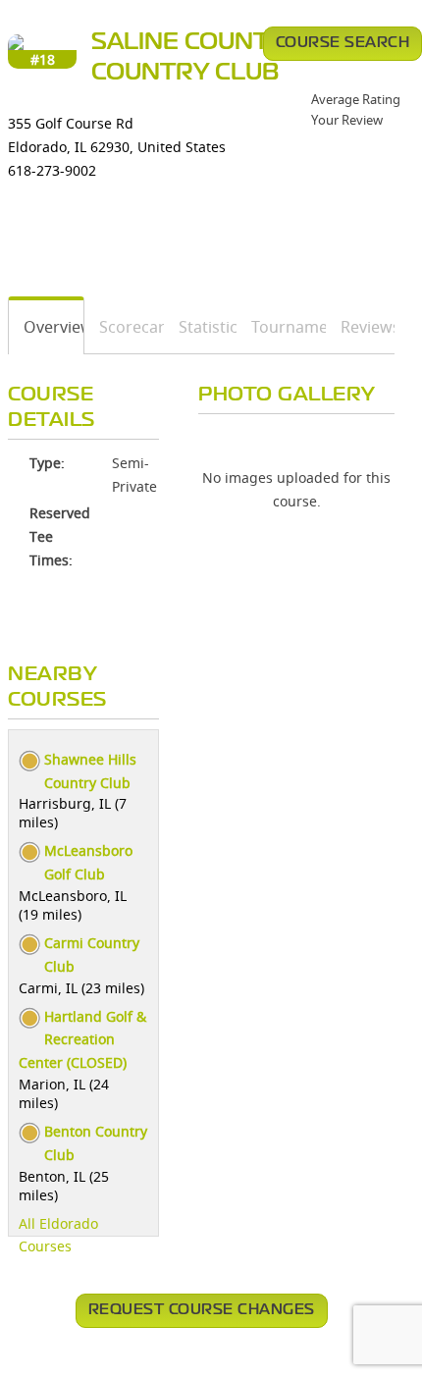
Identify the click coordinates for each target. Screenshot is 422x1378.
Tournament (282, 327)
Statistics (201, 327)
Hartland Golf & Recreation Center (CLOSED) (82, 1040)
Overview (47, 327)
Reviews (361, 327)
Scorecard (124, 327)
